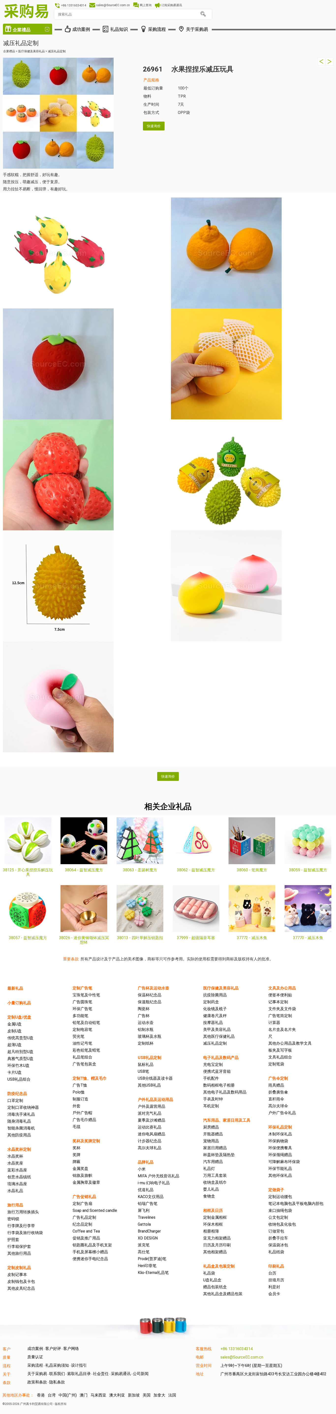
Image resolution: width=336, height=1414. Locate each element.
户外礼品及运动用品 (155, 1099)
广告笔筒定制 (280, 1015)
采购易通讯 (121, 1373)
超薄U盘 (14, 1044)
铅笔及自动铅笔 (86, 1022)
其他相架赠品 (215, 1252)
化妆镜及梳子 (215, 1008)
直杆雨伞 (276, 1099)
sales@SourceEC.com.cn (241, 1357)
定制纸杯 (145, 1043)
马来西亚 (98, 1395)
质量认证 (35, 1357)
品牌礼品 (145, 1162)
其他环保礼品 (280, 1175)
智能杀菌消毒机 (21, 1128)
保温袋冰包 (278, 1245)
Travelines (146, 1217)
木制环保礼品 (280, 1134)
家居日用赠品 (215, 1148)
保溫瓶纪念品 (149, 1002)
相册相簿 (211, 1231)
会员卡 (274, 1293)
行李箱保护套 (19, 1246)
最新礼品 (15, 988)
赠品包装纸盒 (215, 1287)
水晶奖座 (15, 1163)
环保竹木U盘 (18, 1065)
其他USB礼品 (149, 1085)
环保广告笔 (82, 1008)
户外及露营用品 (151, 1106)
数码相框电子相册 (219, 1085)
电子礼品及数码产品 (221, 1057)
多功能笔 (80, 1015)
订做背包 (276, 1231)
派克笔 (144, 1245)
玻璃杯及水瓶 (149, 1036)
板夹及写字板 (280, 1050)
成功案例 (35, 1348)
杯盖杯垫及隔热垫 (219, 1154)
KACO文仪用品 (151, 1196)
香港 (41, 1395)
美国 (147, 1395)
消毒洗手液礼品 (21, 1114)
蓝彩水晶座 (17, 1170)
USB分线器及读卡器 (155, 1078)
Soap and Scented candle (95, 1210)
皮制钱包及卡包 (21, 1281)
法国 (172, 1395)
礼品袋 (209, 1273)
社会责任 (101, 1373)
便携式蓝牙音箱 (217, 1071)
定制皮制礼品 (19, 1267)
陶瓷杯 (144, 1008)
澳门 (84, 1395)
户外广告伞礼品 (282, 1112)
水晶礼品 (15, 1190)
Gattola (144, 1224)
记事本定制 (278, 1002)
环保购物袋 (278, 1141)
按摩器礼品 (213, 1022)
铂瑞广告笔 (147, 1203)
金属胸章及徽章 (86, 1182)
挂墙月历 (276, 1280)
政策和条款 (37, 1382)
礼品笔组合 (82, 1057)
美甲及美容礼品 (217, 1029)
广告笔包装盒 (84, 1064)
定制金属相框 (215, 1217)
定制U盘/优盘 (19, 1017)
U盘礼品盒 (212, 1280)
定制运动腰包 (280, 1196)
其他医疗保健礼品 (219, 1036)
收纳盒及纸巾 (215, 1182)
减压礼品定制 (215, 1043)
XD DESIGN (148, 1238)
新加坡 (134, 1395)
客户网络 (71, 1348)
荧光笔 (78, 1036)
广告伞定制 (278, 1078)
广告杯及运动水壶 (153, 988)
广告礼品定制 (84, 1217)
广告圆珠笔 (82, 1002)
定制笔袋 (276, 1064)
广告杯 (144, 1015)
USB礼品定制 (149, 1057)
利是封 (274, 1287)
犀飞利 (144, 1210)
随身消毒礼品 (19, 1121)
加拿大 (159, 1395)
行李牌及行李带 (21, 1225)
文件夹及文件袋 (282, 1008)
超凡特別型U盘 (20, 1051)
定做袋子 (276, 1189)
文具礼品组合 (280, 1057)
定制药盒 (211, 1002)
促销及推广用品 (86, 1238)
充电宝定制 (213, 1064)
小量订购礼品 (19, 1003)
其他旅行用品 (19, 1253)
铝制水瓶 (145, 1029)
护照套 (13, 1239)
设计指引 (79, 1365)
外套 (76, 1106)
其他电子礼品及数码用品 (224, 1092)
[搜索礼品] (203, 14)
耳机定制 (211, 1106)
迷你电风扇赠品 (151, 1134)
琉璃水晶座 (17, 1183)
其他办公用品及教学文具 (290, 1043)
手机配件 (211, 1078)
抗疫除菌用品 (215, 995)
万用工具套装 (215, 1175)
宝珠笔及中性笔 (86, 995)
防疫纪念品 (17, 1093)
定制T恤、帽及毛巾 (90, 1078)
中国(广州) (68, 1395)
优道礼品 (145, 1189)
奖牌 (76, 1154)
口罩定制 (15, 1100)
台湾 (52, 1395)
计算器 (274, 1022)
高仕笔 (144, 1252)
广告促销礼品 (84, 1196)
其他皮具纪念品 (21, 1288)
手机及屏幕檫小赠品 (90, 1252)
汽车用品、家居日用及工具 (226, 1120)
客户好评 (53, 1348)
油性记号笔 (82, 1043)
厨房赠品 (211, 1127)
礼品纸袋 (276, 1252)
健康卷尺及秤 (215, 1015)
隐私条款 (57, 1382)
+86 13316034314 (236, 1348)
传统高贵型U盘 (20, 1038)
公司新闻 (141, 1373)
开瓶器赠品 (213, 1134)
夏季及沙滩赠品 (151, 1120)
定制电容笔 (82, 1029)
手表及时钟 (213, 1099)
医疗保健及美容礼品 (221, 988)
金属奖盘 (80, 1168)
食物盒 (209, 1196)
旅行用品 (15, 1205)
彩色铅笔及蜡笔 (86, 1050)
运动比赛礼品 (149, 1127)
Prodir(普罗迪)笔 (152, 1258)
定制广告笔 (82, 988)
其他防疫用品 (19, 1135)
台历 (272, 1273)
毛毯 (76, 1126)
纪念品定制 (82, 1224)
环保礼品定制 (280, 1127)
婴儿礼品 (211, 1189)
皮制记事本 (17, 1274)
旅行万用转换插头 (23, 1212)
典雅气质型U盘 (20, 1058)
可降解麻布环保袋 (284, 1161)
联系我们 (57, 1373)
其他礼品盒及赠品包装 (223, 1293)
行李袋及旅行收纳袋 (25, 1232)
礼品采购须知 (57, 1365)
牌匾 (76, 1161)
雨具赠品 (276, 1085)
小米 (142, 1169)
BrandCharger (149, 1231)
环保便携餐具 (280, 1148)
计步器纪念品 (149, 1141)
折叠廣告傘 (278, 1092)
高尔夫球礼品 (149, 1148)
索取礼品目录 (79, 1373)
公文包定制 (278, 1217)
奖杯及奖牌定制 (86, 1141)
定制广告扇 (82, 1203)
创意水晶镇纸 (19, 1177)
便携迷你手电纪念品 (90, 1258)
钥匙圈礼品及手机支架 (92, 1245)
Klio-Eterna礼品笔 (153, 1272)
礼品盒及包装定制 (219, 1266)
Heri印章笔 (147, 1265)
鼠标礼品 (145, 1064)
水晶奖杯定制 (19, 1149)
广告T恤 (80, 1085)
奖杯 (76, 1148)
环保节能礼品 (280, 1168)
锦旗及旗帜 (82, 1175)
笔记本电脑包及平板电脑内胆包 (295, 1203)
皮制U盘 (14, 1031)
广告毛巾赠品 (84, 1119)
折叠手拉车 (278, 1238)
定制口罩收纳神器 (23, 1107)
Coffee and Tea (86, 1231)
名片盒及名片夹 (282, 1029)
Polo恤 (79, 1092)
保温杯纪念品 (149, 995)
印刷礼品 (276, 1266)
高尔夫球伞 (278, 1106)
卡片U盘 (14, 1072)
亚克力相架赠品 (217, 1238)
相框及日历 (213, 1210)
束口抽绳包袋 (280, 1210)
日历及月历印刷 (217, 1245)
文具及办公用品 (282, 988)
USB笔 (143, 1071)
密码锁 (13, 1219)
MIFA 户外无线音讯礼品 (158, 1176)
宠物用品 (211, 1141)
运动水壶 (145, 1022)
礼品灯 (209, 1168)
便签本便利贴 (280, 995)
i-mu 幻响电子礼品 (154, 1183)
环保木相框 (213, 1224)
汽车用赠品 (213, 1161)
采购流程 (35, 1365)
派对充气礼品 (149, 1113)
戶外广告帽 (82, 1112)
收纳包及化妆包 (282, 1224)
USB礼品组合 (19, 1079)
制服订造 (80, 1099)
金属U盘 (14, 1024)
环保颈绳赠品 (280, 1154)
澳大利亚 (117, 1395)
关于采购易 (37, 1373)
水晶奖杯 (15, 1156)
